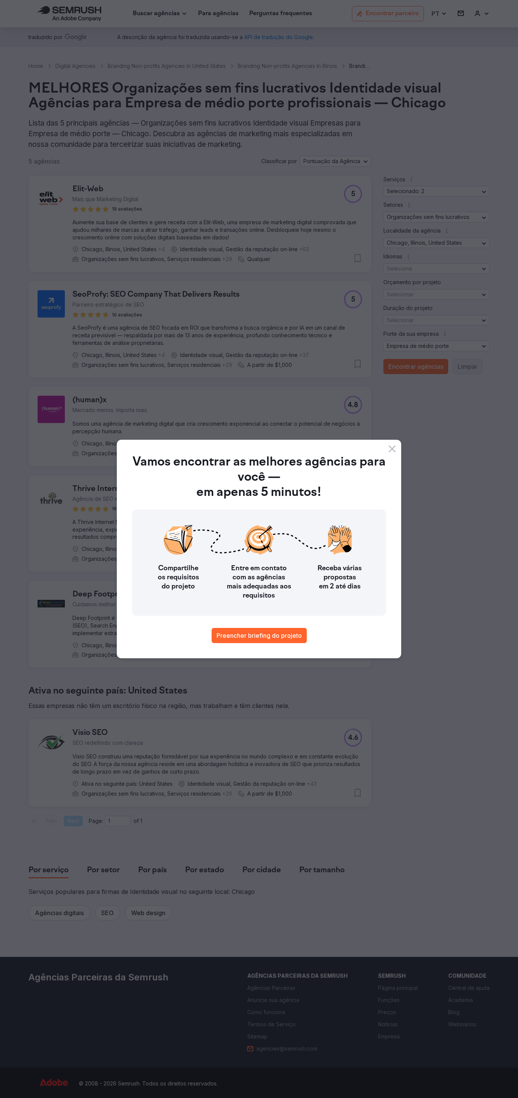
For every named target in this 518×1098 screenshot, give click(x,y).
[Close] (392, 449)
